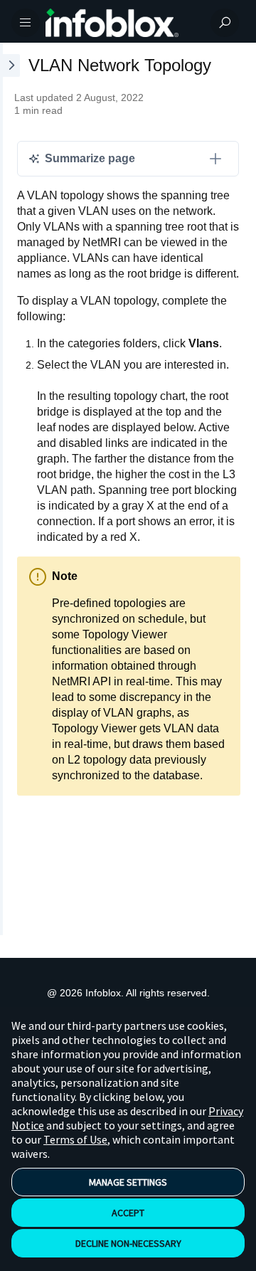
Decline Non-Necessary (128, 1243)
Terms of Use (75, 1139)
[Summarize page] (215, 158)
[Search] (224, 23)
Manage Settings (128, 1182)
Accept (128, 1212)
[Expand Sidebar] (10, 489)
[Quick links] (122, 23)
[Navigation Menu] (25, 23)
